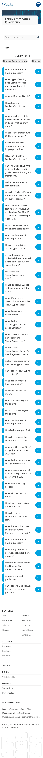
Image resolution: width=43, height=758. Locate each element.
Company (26, 625)
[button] (38, 4)
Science (5, 625)
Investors (26, 615)
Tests (4, 615)
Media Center (27, 630)
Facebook (6, 651)
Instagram (6, 646)
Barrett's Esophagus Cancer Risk (16, 709)
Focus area (7, 620)
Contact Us (26, 635)
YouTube (6, 665)
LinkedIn (6, 656)
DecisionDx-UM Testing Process (16, 713)
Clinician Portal (8, 677)
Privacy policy (8, 693)
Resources (26, 620)
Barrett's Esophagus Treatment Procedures (21, 717)
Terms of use (7, 688)
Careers (5, 630)
